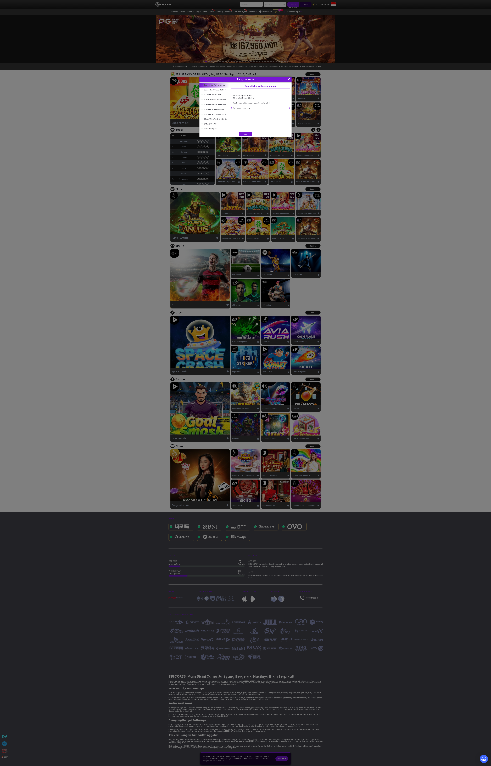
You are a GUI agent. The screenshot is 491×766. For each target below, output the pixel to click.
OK (245, 134)
